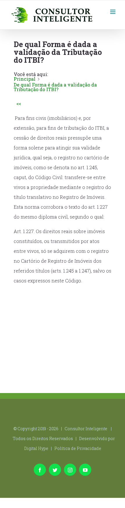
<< (18, 103)
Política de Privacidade (77, 448)
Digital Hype (36, 448)
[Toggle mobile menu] (113, 11)
